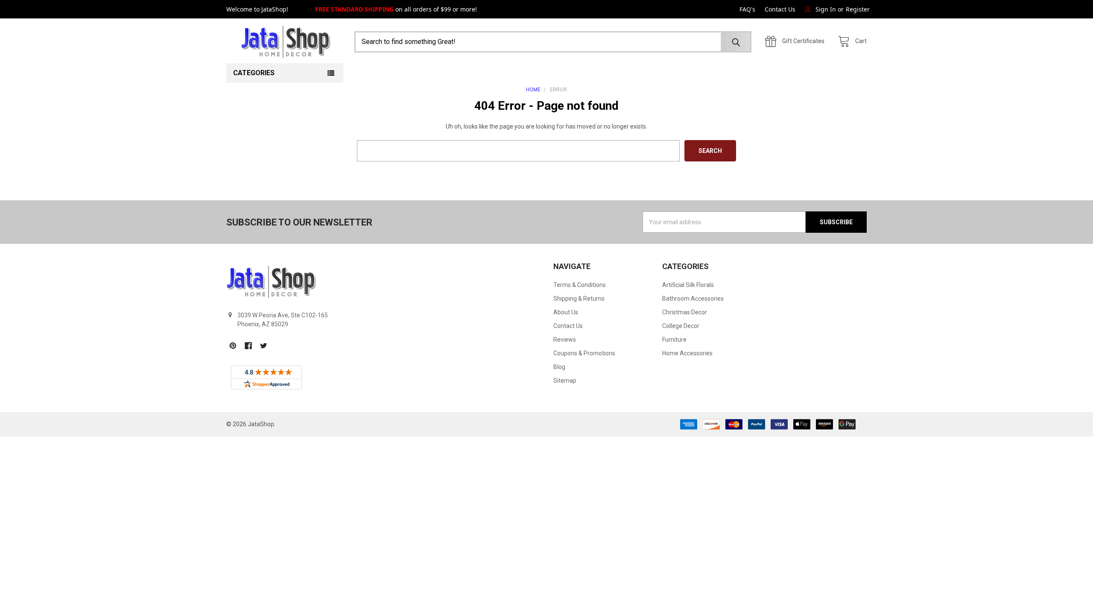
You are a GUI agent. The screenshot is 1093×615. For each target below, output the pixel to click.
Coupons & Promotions (584, 353)
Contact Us (780, 9)
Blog (559, 366)
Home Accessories (687, 353)
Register (858, 9)
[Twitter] (263, 345)
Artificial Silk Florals (688, 284)
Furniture (674, 339)
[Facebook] (248, 345)
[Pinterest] (233, 345)
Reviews (564, 339)
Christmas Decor (684, 312)
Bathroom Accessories (693, 298)
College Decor (680, 325)
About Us (565, 312)
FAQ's (747, 9)
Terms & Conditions (579, 284)
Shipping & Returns (579, 298)
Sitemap (564, 380)
